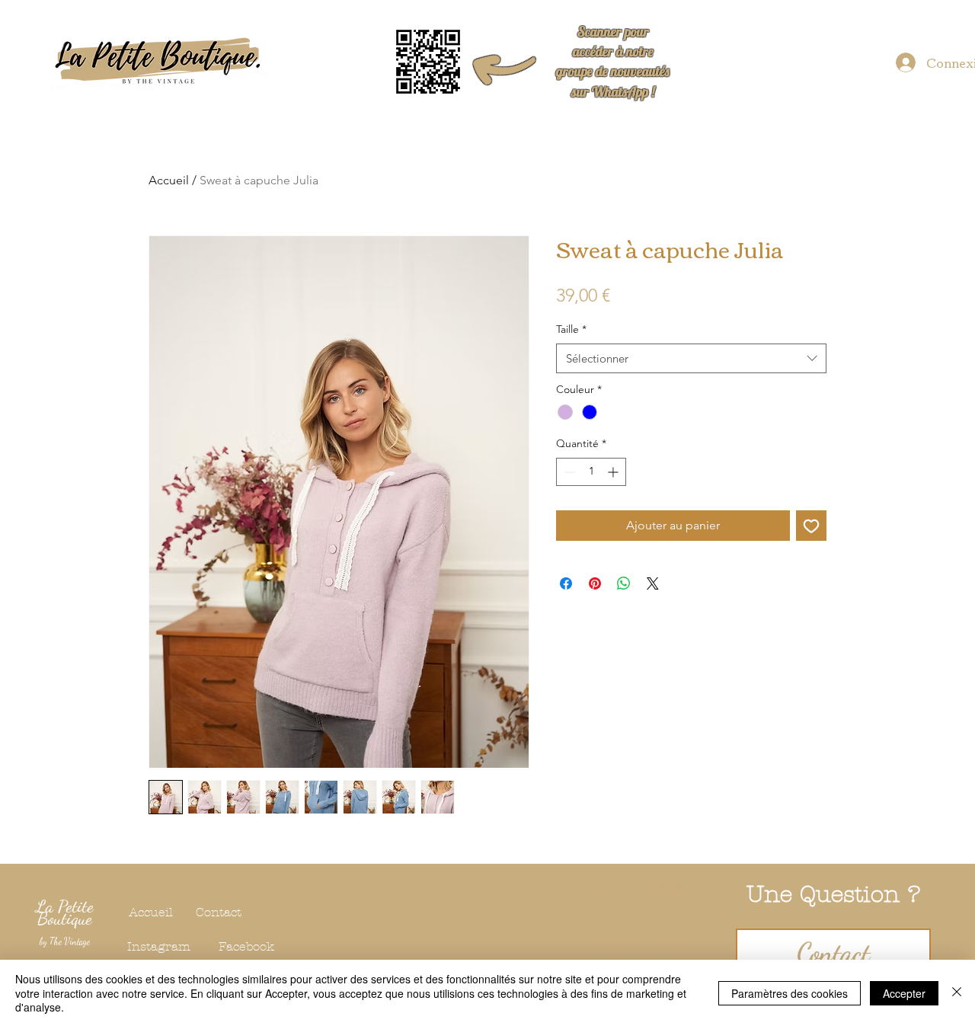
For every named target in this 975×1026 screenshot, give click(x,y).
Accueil (169, 180)
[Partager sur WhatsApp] (624, 583)
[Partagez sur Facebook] (566, 583)
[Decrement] (567, 472)
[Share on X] (653, 583)
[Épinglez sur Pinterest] (595, 583)
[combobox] (691, 358)
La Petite (65, 906)
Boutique (64, 918)
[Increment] (614, 472)
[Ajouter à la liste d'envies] (811, 525)
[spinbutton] (591, 472)
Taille (571, 329)
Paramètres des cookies (789, 993)
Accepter (904, 993)
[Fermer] (957, 993)
